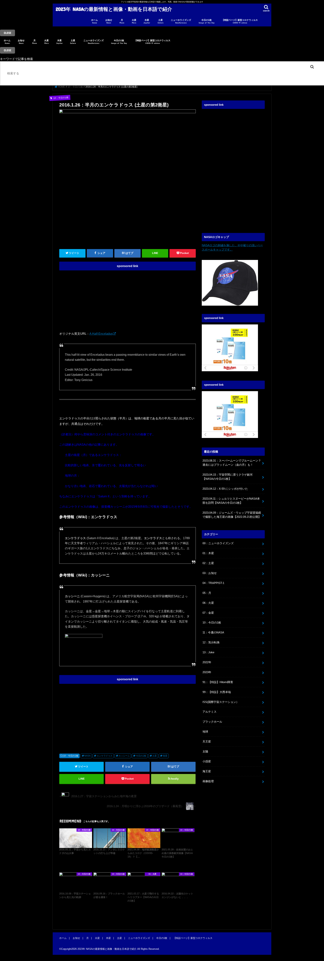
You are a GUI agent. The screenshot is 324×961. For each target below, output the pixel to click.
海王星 (206, 771)
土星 (161, 21)
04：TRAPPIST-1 (213, 583)
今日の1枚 (206, 21)
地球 (205, 731)
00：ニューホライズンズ (218, 543)
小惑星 (206, 761)
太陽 (205, 751)
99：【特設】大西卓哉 (216, 692)
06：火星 (208, 602)
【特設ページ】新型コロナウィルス (240, 21)
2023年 (206, 672)
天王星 (206, 741)
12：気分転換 (211, 642)
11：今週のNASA (213, 632)
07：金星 (208, 612)
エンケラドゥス (104, 755)
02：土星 (208, 563)
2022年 (206, 662)
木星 (147, 21)
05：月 (206, 592)
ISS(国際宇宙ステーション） (220, 702)
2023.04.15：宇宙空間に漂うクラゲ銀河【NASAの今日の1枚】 (227, 476)
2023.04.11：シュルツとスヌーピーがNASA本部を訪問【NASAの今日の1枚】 (231, 500)
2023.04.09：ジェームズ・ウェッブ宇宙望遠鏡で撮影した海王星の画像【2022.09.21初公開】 (231, 514)
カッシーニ (124, 755)
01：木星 (208, 553)
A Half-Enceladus (101, 333)
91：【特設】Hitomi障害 (217, 682)
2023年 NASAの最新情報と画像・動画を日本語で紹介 (114, 9)
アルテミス (209, 711)
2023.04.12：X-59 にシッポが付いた (225, 488)
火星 (134, 21)
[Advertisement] (127, 299)
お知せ (108, 21)
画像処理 (208, 781)
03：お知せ (209, 573)
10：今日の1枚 (70, 755)
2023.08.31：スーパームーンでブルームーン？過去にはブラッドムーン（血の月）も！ (231, 462)
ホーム (94, 21)
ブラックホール (212, 721)
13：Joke (208, 652)
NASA (87, 755)
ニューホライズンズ (181, 21)
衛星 (165, 755)
